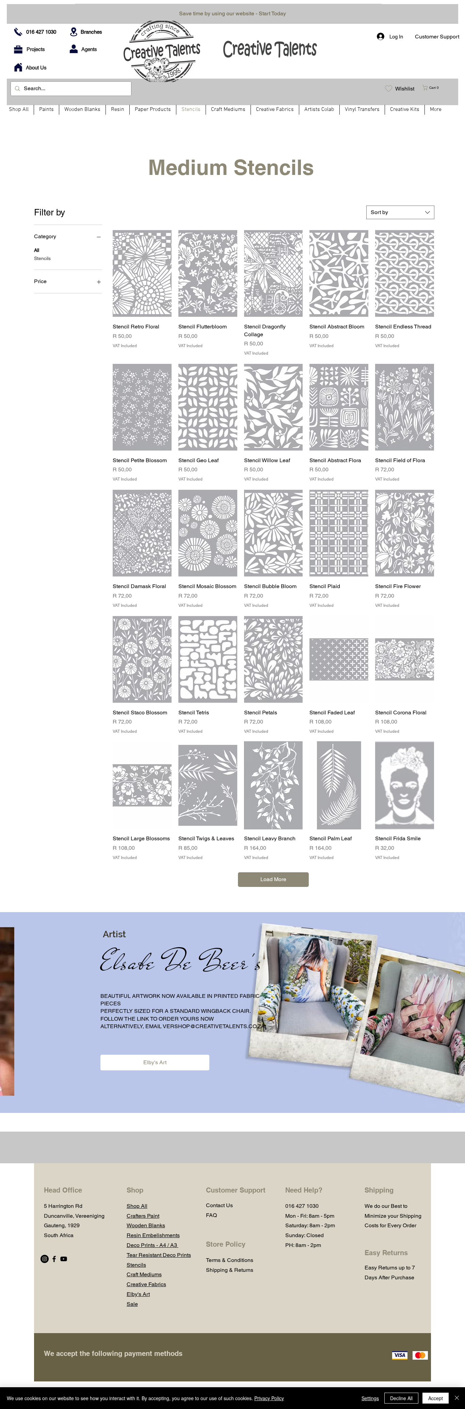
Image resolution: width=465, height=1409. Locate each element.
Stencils (42, 258)
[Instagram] (45, 1259)
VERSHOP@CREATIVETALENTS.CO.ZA (214, 1026)
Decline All (401, 1398)
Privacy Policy (269, 1398)
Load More (273, 879)
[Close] (457, 1398)
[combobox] (400, 212)
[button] (433, 87)
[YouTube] (64, 1259)
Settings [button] (370, 1398)
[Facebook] (54, 1259)
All (36, 250)
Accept (435, 1398)
